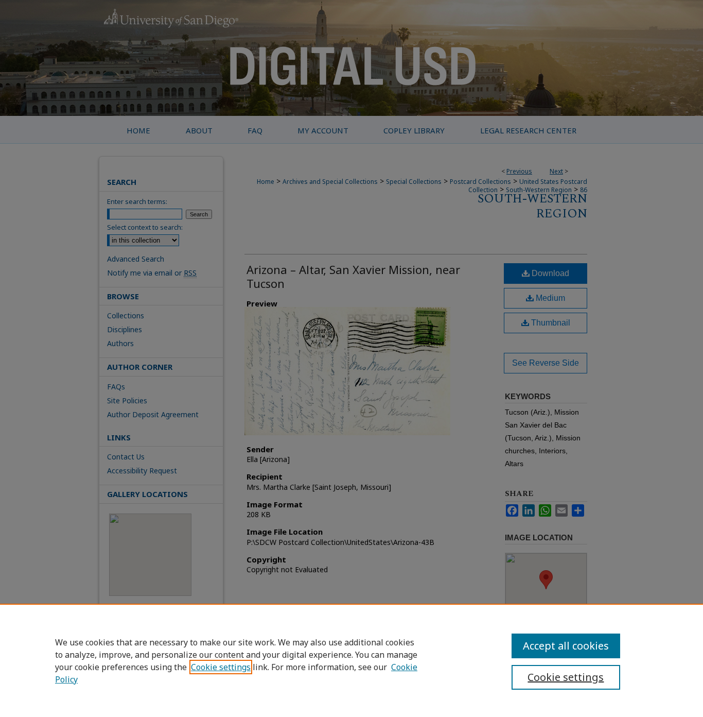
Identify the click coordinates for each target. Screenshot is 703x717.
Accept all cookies (566, 646)
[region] (351, 660)
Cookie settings (221, 667)
